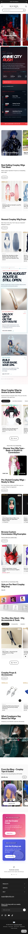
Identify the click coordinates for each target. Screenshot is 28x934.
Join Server (11, 856)
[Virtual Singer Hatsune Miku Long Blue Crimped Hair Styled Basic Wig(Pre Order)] (11, 504)
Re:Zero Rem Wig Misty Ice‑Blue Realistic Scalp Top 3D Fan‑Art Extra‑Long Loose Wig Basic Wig (10, 257)
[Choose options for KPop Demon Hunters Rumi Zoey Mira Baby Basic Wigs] (4, 799)
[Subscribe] (24, 910)
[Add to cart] (20, 199)
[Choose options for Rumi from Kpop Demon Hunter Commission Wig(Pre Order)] (7, 799)
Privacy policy (10, 926)
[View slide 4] (16, 749)
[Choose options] (20, 512)
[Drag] (14, 465)
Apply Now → (10, 833)
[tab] (5, 401)
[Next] (26, 1)
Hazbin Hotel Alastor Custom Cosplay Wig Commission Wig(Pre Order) (10, 570)
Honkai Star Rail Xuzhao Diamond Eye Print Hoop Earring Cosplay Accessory (10, 707)
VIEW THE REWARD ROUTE (7, 86)
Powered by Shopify (18, 924)
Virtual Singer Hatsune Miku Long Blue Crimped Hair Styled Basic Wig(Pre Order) (10, 519)
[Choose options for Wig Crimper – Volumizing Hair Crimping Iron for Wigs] (10, 799)
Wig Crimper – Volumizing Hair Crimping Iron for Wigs (9, 652)
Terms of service (16, 926)
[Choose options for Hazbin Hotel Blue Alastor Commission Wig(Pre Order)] (25, 799)
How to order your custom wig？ (9, 537)
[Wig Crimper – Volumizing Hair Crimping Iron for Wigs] (11, 638)
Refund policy (5, 926)
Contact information (14, 928)
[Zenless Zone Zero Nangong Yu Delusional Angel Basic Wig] (11, 414)
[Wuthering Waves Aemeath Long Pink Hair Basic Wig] (11, 191)
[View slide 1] (11, 749)
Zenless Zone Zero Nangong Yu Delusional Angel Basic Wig (10, 429)
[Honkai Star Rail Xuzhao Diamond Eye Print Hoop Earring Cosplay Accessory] (11, 692)
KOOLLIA (4, 203)
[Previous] (1, 1)
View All (3, 590)
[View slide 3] (15, 749)
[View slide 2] (13, 749)
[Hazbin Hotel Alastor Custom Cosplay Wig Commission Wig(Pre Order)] (11, 554)
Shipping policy (22, 926)
